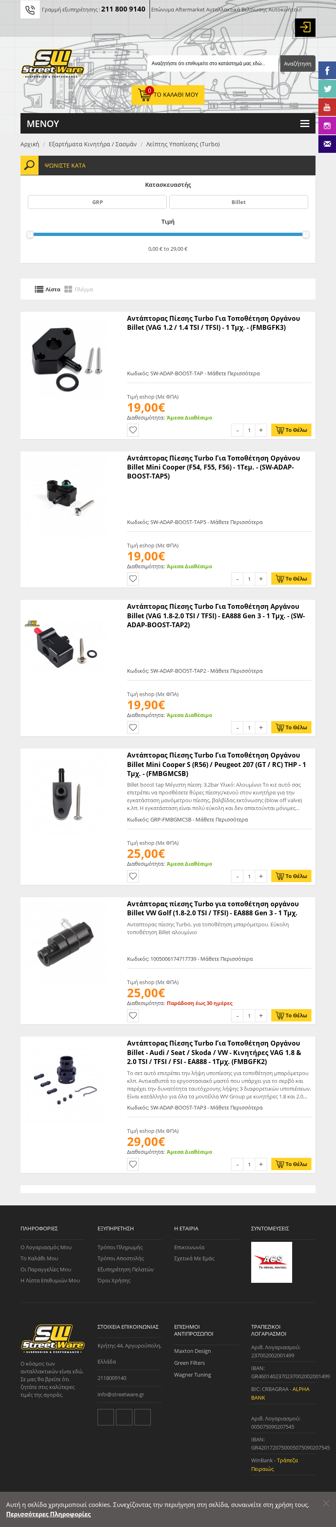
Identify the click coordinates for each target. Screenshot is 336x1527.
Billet (239, 202)
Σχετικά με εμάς (194, 1258)
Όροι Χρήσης (114, 1280)
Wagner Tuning (192, 1374)
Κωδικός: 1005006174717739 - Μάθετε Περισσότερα (190, 958)
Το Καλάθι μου (39, 1258)
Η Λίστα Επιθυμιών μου (50, 1280)
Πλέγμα (84, 289)
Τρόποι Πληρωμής (120, 1247)
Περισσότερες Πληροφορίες (48, 1514)
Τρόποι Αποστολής (121, 1258)
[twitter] (106, 1417)
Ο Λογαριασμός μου (46, 1247)
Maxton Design (192, 1351)
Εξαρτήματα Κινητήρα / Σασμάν (93, 144)
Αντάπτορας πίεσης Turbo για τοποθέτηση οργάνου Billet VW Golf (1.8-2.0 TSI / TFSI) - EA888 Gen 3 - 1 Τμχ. (213, 908)
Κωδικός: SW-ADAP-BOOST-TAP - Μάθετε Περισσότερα (193, 373)
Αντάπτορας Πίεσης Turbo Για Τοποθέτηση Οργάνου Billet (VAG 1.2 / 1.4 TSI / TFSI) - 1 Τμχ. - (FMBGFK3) (213, 323)
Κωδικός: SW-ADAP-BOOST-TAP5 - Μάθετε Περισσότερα (195, 522)
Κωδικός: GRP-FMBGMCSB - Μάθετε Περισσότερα (187, 819)
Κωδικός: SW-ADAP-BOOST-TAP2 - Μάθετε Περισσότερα (195, 670)
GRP (97, 202)
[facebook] (124, 1417)
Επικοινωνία (189, 1247)
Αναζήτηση (297, 63)
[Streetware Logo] (52, 65)
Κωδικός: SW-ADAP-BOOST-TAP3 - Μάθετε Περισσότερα (195, 1107)
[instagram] (142, 1417)
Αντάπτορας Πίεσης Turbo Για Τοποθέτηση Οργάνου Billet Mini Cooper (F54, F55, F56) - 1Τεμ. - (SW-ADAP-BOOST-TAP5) (213, 467)
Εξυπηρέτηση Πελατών (126, 1269)
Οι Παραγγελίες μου (45, 1269)
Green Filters (189, 1362)
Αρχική (29, 144)
